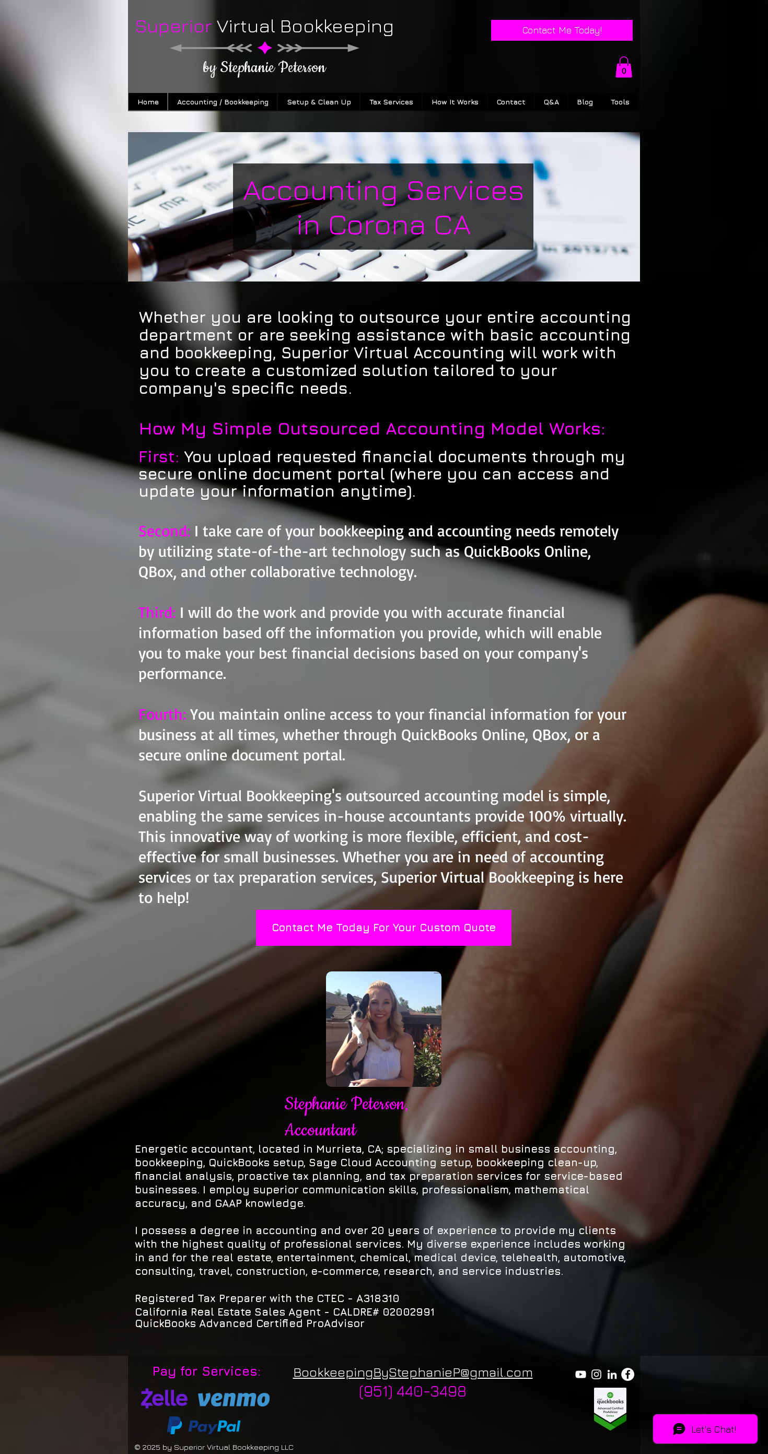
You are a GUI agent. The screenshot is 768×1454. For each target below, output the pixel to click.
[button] (624, 67)
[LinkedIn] (612, 1374)
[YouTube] (580, 1374)
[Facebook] (627, 1374)
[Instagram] (596, 1374)
